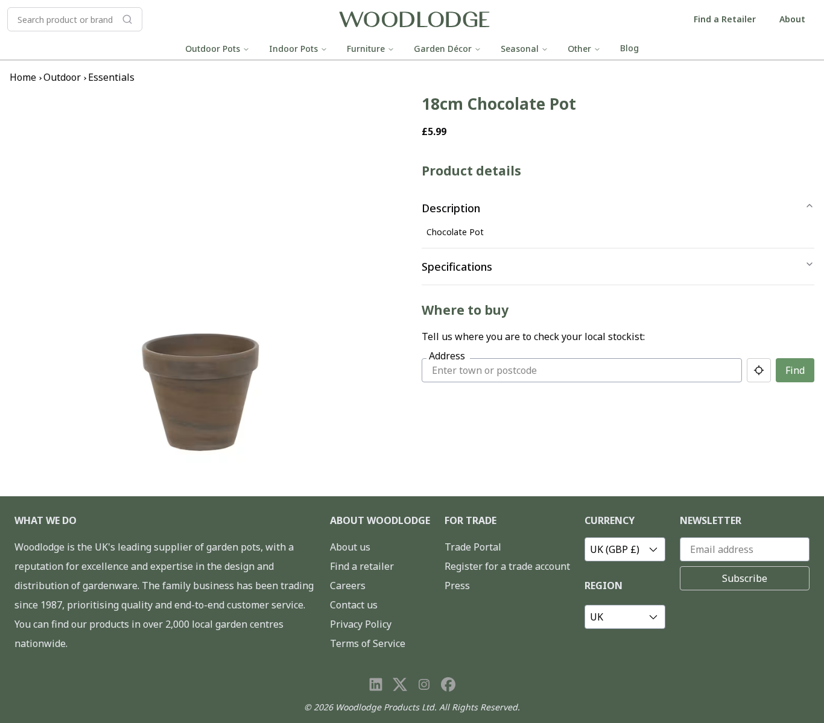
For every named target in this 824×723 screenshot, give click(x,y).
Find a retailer (362, 566)
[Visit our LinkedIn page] (376, 684)
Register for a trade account (507, 566)
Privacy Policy (360, 624)
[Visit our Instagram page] (424, 684)
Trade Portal (473, 547)
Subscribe (744, 578)
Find (795, 370)
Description (451, 208)
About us (350, 547)
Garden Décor (443, 48)
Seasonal (520, 48)
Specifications (457, 266)
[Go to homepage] (414, 19)
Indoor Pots (293, 48)
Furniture (366, 48)
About (792, 19)
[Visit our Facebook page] (448, 684)
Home (23, 77)
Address (447, 355)
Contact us (354, 604)
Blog (629, 48)
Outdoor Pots (212, 48)
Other (579, 48)
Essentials (111, 77)
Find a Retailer (725, 19)
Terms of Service (367, 643)
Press (457, 585)
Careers (348, 585)
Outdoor (62, 77)
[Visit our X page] (400, 684)
